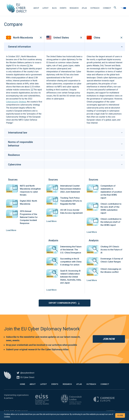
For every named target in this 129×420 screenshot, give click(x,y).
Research (74, 8)
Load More (11, 230)
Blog (54, 8)
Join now (109, 338)
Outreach (94, 8)
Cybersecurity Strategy (16, 102)
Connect (107, 8)
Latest (45, 8)
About (36, 8)
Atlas (84, 8)
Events (63, 8)
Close (120, 415)
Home (22, 384)
